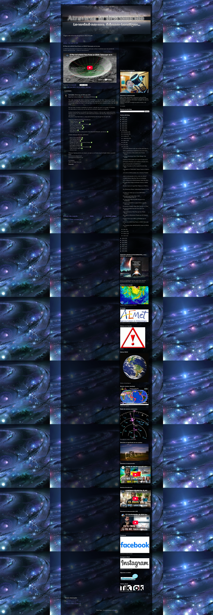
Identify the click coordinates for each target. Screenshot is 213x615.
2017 (123, 242)
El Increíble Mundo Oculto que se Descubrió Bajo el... (136, 148)
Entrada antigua (111, 216)
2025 (123, 119)
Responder (71, 164)
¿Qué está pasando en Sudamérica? (132, 163)
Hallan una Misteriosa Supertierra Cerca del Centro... (135, 150)
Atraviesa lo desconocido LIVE (73, 603)
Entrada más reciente (70, 216)
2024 (123, 121)
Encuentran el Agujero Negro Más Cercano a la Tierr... (136, 206)
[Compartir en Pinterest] (87, 85)
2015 (123, 246)
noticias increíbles (80, 87)
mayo (124, 146)
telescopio (88, 87)
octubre (125, 136)
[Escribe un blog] (82, 85)
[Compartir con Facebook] (85, 85)
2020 (68, 87)
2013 (123, 251)
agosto (125, 140)
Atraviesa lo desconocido (72, 600)
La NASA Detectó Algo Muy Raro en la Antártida (134, 178)
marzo (125, 231)
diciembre (125, 132)
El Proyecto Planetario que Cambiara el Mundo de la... (136, 161)
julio (124, 142)
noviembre (126, 134)
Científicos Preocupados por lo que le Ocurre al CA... (136, 159)
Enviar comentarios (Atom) (76, 219)
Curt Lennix (71, 94)
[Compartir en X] (83, 85)
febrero (125, 233)
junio (124, 144)
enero (124, 235)
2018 (123, 240)
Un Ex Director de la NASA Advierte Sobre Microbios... (136, 180)
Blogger (115, 610)
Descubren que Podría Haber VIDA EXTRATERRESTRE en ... (131, 196)
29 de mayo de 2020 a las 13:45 (82, 94)
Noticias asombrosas (71, 601)
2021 (123, 128)
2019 (123, 238)
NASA (74, 87)
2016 (123, 244)
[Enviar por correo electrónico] (80, 85)
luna (71, 87)
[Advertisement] (89, 202)
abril (124, 229)
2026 (123, 117)
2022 (123, 126)
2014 (123, 248)
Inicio (91, 216)
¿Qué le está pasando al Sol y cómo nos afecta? (135, 176)
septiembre (126, 138)
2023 (123, 123)
